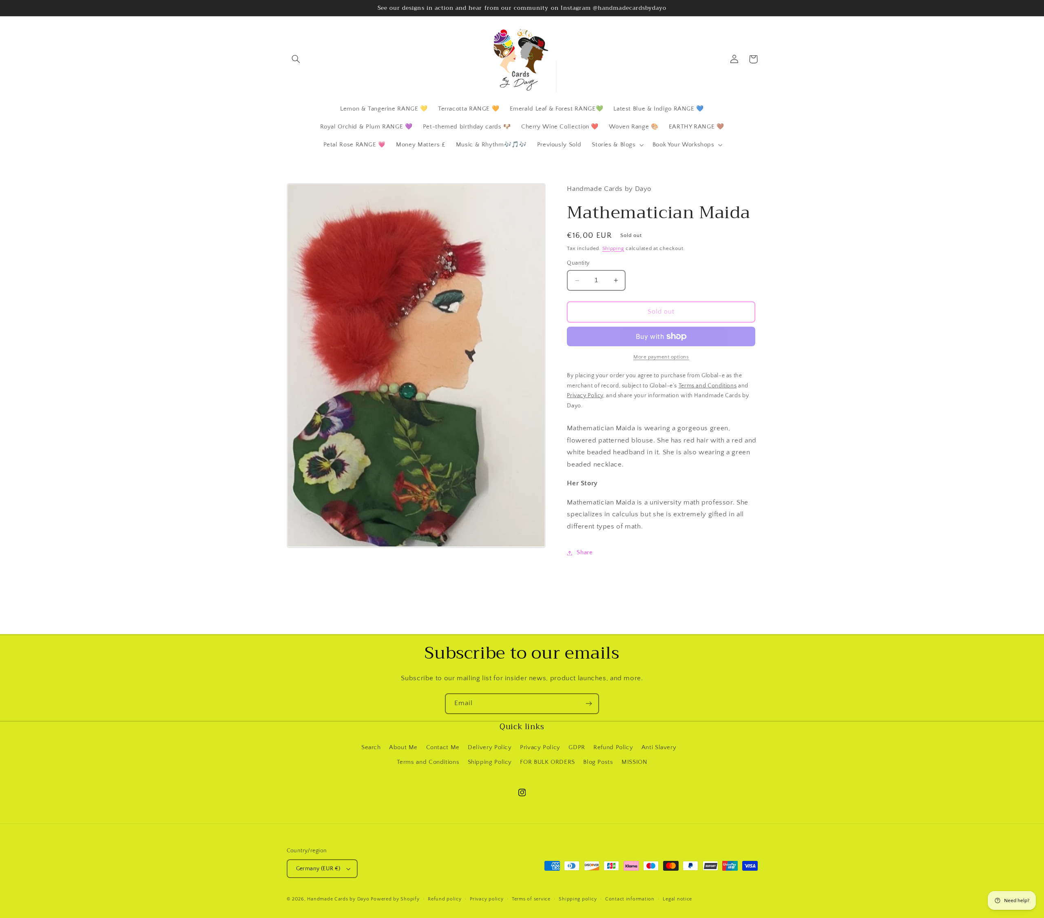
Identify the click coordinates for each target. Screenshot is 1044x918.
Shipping (613, 248)
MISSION (634, 762)
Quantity (578, 263)
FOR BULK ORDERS (547, 762)
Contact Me (443, 747)
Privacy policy (486, 899)
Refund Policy (613, 747)
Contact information (630, 899)
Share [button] (585, 552)
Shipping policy (578, 899)
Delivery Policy (489, 747)
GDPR (576, 747)
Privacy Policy (540, 747)
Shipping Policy (490, 762)
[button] (296, 59)
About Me (403, 747)
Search (371, 747)
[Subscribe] (589, 703)
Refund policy (445, 899)
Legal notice (677, 899)
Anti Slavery (659, 747)
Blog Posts (598, 762)
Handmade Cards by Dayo (338, 899)
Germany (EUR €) (318, 868)
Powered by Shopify (395, 899)
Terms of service (531, 899)
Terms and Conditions (428, 762)
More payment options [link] (661, 357)
